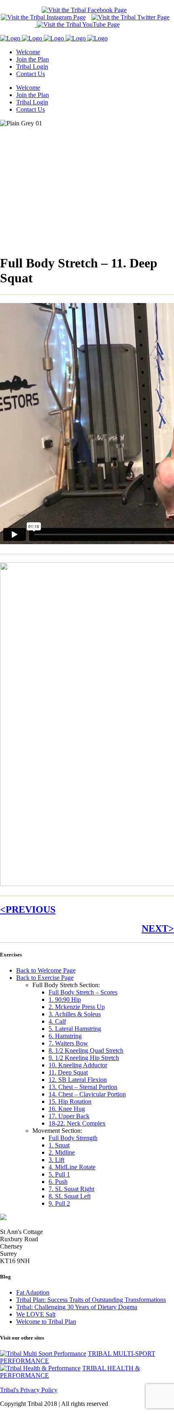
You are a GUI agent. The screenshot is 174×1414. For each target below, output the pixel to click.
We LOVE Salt (35, 1314)
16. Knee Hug (67, 1108)
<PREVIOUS (27, 909)
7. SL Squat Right (71, 1188)
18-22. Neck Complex (77, 1123)
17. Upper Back (69, 1116)
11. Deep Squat (68, 1072)
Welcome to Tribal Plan (46, 1321)
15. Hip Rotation (70, 1101)
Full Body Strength (73, 1137)
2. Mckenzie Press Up (77, 1006)
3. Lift (56, 1159)
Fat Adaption (32, 1292)
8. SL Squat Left (70, 1196)
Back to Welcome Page (46, 970)
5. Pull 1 (59, 1174)
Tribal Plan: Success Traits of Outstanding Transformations (91, 1299)
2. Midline (62, 1152)
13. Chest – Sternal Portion (83, 1086)
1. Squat (59, 1145)
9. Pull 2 (59, 1203)
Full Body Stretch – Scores (83, 992)
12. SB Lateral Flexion (78, 1079)
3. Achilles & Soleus (75, 1014)
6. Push (58, 1181)
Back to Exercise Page (45, 977)
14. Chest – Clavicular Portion (87, 1094)
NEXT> (158, 928)
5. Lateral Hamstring (75, 1028)
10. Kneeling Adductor (78, 1065)
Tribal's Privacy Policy (28, 1389)
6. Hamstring (65, 1035)
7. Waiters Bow (68, 1043)
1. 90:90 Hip (65, 999)
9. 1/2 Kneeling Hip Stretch (84, 1057)
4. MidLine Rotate (72, 1167)
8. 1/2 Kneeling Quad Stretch (86, 1050)
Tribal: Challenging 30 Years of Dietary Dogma (76, 1307)
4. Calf (57, 1021)
